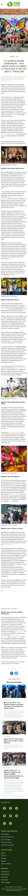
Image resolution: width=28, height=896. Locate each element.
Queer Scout (13, 134)
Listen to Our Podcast (6, 842)
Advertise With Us (5, 871)
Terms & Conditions (5, 882)
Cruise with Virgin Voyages (7, 845)
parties (10, 501)
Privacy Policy (4, 877)
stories (11, 341)
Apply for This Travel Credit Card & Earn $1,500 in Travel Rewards (13, 741)
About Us (3, 853)
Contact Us (3, 855)
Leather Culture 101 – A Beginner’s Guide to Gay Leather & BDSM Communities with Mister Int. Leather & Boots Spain (14, 774)
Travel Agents (4, 879)
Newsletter (3, 861)
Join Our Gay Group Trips (7, 837)
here (10, 81)
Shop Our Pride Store (6, 863)
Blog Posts (3, 858)
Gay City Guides (5, 834)
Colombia (14, 114)
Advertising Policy (5, 874)
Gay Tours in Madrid (6, 839)
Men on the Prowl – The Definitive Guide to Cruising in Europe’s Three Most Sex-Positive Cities (13, 705)
